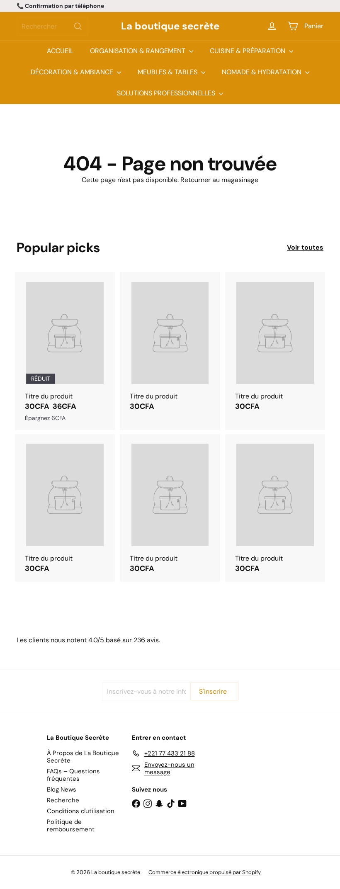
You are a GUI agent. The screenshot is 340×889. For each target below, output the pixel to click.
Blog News (61, 789)
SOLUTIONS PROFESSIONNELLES (167, 93)
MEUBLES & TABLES (168, 72)
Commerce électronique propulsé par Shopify (204, 872)
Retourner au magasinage (219, 179)
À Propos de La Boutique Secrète (83, 757)
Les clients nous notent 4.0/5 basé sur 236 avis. (88, 640)
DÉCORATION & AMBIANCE (73, 72)
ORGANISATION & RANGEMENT (138, 50)
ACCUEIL (60, 50)
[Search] (78, 26)
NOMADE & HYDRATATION (262, 72)
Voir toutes (305, 247)
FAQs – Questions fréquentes (73, 775)
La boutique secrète (170, 26)
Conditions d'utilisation (80, 811)
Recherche (63, 800)
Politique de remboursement (71, 825)
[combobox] (52, 26)
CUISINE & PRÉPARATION (248, 50)
